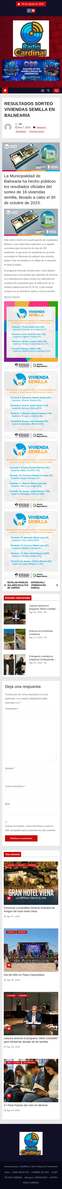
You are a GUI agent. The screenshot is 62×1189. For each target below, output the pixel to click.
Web (7, 804)
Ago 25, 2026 (13, 1110)
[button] (49, 90)
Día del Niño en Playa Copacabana (24, 974)
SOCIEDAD (32, 865)
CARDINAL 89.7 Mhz (40, 1172)
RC (20, 124)
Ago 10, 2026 (35, 663)
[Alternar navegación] (43, 90)
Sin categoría (29, 1062)
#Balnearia (41, 128)
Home (7, 1172)
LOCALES (10, 865)
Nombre (10, 768)
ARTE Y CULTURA (13, 1062)
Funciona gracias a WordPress (17, 1166)
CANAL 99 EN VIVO (20, 1172)
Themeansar (52, 1166)
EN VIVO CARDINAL (13, 1177)
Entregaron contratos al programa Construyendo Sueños (41, 659)
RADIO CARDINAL (31, 1183)
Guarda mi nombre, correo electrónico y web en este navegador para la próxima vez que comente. (30, 828)
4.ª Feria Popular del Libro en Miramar (26, 1105)
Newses (40, 1166)
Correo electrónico (15, 786)
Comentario (11, 708)
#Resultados (21, 132)
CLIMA (54, 1172)
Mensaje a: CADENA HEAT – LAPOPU (41, 1177)
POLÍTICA (21, 865)
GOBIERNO (23, 995)
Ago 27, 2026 (13, 916)
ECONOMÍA (11, 995)
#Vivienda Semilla (37, 132)
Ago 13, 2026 (35, 637)
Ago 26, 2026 (35, 612)
